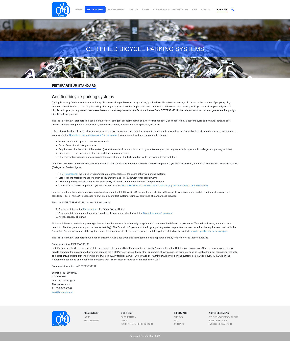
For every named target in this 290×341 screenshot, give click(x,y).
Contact (207, 9)
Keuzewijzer (95, 9)
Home (78, 9)
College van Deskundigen (170, 9)
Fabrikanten (116, 9)
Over (145, 9)
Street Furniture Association (157, 213)
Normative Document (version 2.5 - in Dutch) (93, 135)
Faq (194, 9)
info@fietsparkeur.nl (63, 292)
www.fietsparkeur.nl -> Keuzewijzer (209, 231)
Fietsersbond (70, 174)
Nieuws (133, 9)
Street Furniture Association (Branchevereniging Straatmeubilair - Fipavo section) (165, 185)
